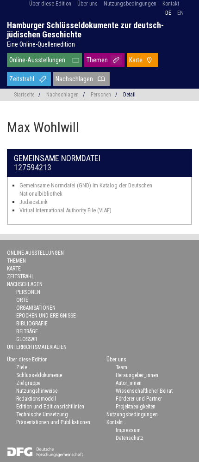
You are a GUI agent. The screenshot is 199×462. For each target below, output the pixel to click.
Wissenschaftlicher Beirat (144, 391)
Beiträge (27, 331)
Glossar (26, 339)
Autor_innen (129, 383)
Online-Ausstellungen (37, 60)
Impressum (128, 430)
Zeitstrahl (21, 79)
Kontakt (170, 3)
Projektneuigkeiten (135, 406)
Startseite (24, 94)
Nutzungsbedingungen (130, 3)
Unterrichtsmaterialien (37, 347)
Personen (101, 94)
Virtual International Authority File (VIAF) (65, 210)
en (180, 13)
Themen (97, 60)
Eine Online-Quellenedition (41, 44)
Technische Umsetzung (42, 414)
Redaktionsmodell (36, 399)
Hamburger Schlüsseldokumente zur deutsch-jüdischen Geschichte (85, 29)
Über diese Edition (50, 3)
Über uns (87, 3)
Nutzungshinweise (36, 391)
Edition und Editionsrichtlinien (50, 406)
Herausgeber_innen (137, 375)
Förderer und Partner (139, 399)
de (168, 13)
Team (121, 367)
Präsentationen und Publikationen (53, 422)
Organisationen (36, 308)
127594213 (32, 167)
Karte (136, 60)
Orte (22, 300)
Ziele (21, 367)
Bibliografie (32, 323)
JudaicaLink (33, 201)
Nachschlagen (74, 79)
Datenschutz (129, 438)
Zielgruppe (28, 383)
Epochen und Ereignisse (46, 315)
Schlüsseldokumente (39, 375)
